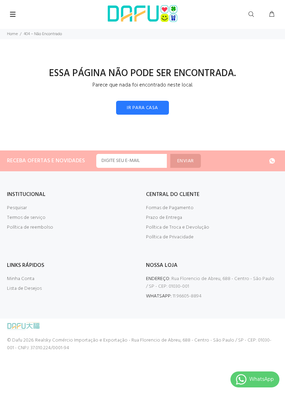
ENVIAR (185, 161)
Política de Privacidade (170, 237)
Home (12, 34)
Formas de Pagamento (170, 208)
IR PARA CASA (142, 108)
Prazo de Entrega (164, 218)
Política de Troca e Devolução (177, 227)
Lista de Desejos (24, 289)
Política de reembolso (30, 227)
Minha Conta (20, 279)
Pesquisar (17, 208)
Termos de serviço (26, 218)
